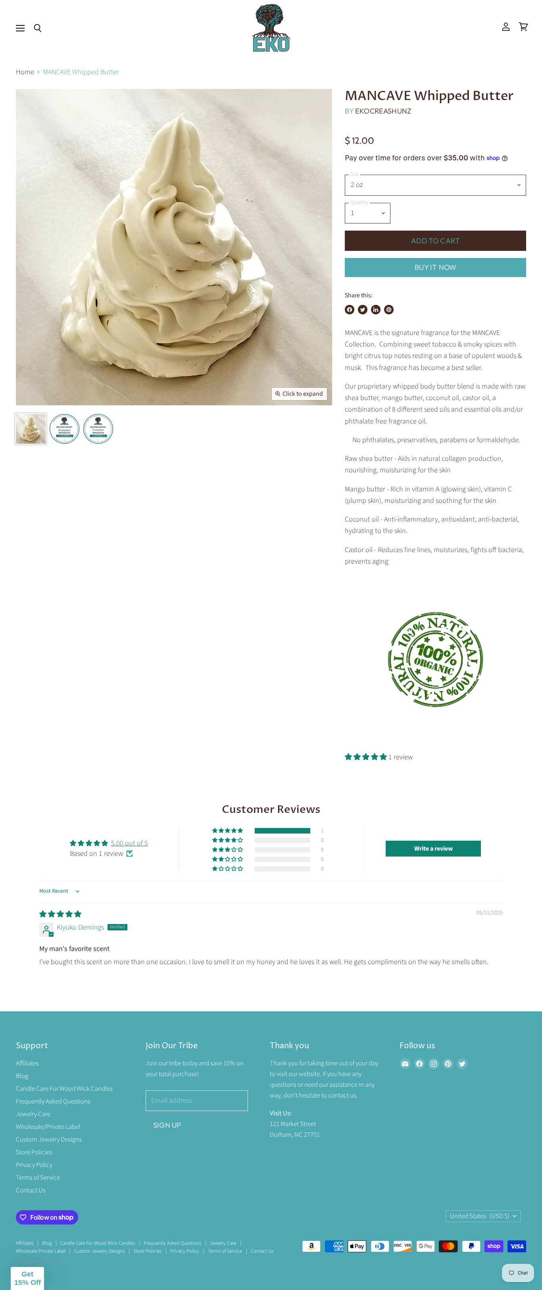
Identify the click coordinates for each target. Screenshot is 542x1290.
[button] (366, 757)
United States (479, 1216)
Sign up (167, 1125)
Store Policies (34, 1152)
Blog (22, 1076)
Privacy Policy (34, 1165)
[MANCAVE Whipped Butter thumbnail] (30, 429)
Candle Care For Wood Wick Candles (64, 1089)
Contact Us (31, 1190)
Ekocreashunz (383, 111)
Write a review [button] (433, 848)
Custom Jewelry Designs (49, 1139)
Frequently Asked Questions (53, 1101)
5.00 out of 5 (129, 843)
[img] (60, 914)
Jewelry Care (33, 1114)
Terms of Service (38, 1177)
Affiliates (27, 1063)
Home (25, 72)
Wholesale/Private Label (48, 1127)
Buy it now (435, 267)
